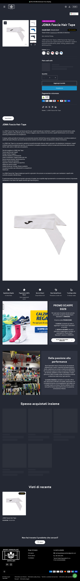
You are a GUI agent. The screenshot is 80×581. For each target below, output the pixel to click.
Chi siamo (31, 553)
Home (43, 110)
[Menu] (4, 7)
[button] (66, 6)
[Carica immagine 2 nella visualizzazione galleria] (33, 30)
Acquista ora (59, 88)
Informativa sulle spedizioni (66, 576)
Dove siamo (31, 555)
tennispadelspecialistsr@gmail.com (65, 553)
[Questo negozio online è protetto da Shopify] (45, 98)
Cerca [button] (41, 542)
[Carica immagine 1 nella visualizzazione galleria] (33, 23)
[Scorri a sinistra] (31, 45)
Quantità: (44, 74)
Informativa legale (24, 579)
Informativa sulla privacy (34, 576)
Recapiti (17, 579)
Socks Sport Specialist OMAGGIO (62, 340)
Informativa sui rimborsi (20, 576)
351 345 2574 (59, 555)
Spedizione (53, 32)
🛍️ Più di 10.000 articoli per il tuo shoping (40, 1)
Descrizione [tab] (8, 118)
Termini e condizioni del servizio (50, 576)
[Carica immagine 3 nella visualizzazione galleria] (33, 37)
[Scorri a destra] (35, 45)
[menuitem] (40, 553)
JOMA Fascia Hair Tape (48, 21)
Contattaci (31, 558)
